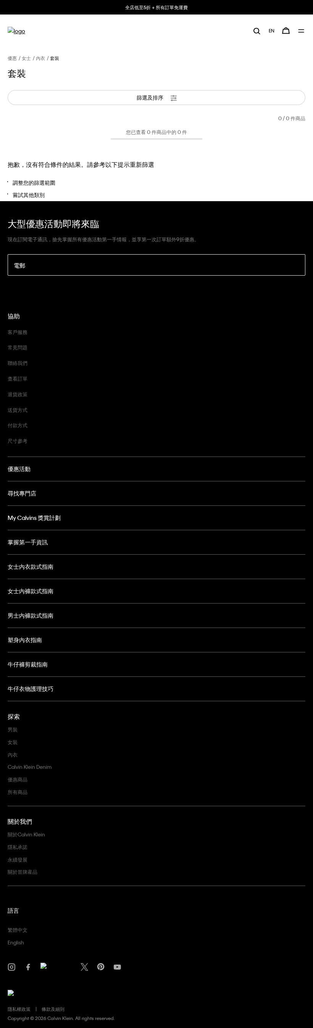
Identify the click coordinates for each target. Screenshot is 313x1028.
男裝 (13, 729)
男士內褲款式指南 (30, 615)
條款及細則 (53, 1009)
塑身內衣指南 (25, 640)
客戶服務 (17, 332)
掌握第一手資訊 (28, 542)
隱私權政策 (19, 1009)
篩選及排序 (151, 97)
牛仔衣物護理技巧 (30, 688)
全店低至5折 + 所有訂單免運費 (156, 7)
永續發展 (17, 859)
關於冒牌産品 (22, 871)
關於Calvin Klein (26, 834)
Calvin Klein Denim (30, 766)
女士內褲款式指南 (30, 591)
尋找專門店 (22, 493)
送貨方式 (17, 410)
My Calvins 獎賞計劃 (34, 517)
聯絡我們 (17, 363)
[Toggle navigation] (301, 31)
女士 (26, 58)
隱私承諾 (17, 847)
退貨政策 (17, 394)
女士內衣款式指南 (30, 566)
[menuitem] (271, 30)
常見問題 (17, 347)
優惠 (12, 58)
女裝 (13, 742)
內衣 (40, 58)
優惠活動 (19, 469)
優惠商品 (17, 779)
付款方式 (17, 425)
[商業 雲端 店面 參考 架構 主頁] (16, 31)
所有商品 (17, 792)
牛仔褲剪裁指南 (28, 664)
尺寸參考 (17, 440)
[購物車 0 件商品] (286, 30)
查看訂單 (17, 378)
